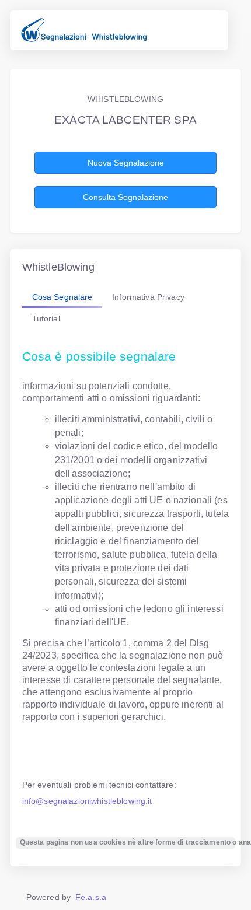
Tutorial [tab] (46, 318)
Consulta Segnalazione (125, 197)
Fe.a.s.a (90, 897)
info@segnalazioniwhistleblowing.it (87, 801)
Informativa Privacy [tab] (148, 297)
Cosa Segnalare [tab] (62, 297)
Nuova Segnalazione (126, 162)
